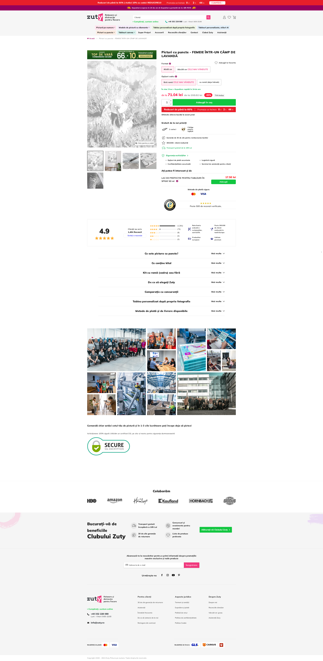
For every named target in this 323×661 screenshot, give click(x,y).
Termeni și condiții (182, 602)
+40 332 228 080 (100, 613)
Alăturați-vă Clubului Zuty (214, 529)
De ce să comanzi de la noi (148, 618)
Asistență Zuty (214, 618)
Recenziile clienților (216, 608)
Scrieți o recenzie (135, 235)
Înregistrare (191, 565)
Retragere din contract (147, 623)
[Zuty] (94, 601)
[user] (224, 17)
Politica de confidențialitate (185, 618)
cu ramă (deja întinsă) (209, 82)
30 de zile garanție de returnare (150, 602)
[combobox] (170, 17)
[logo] (103, 17)
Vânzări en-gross (215, 613)
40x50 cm (168, 69)
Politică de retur (181, 613)
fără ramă (179, 82)
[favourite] (229, 17)
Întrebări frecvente (145, 613)
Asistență (141, 608)
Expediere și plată (182, 608)
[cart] (234, 17)
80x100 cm (193, 69)
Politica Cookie (180, 623)
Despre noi (213, 602)
